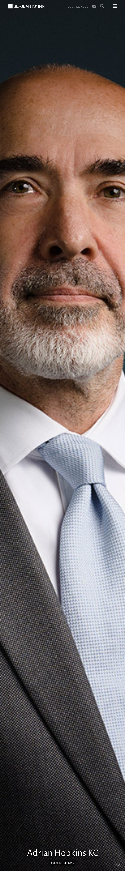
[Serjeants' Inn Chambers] (26, 6)
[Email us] (94, 6)
